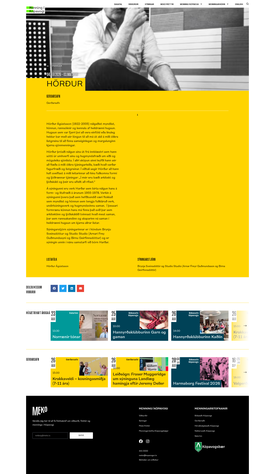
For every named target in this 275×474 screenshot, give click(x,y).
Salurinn (198, 436)
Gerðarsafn (200, 421)
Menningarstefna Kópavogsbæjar (154, 431)
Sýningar (149, 4)
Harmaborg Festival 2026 (196, 384)
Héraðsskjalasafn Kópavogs (207, 426)
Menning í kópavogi (189, 4)
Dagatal (118, 4)
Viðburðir (133, 4)
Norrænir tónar (66, 337)
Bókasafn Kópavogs (203, 416)
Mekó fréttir (167, 4)
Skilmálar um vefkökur (149, 460)
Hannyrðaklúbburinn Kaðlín (197, 337)
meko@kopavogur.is (148, 456)
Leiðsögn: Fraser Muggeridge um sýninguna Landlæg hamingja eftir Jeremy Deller (139, 379)
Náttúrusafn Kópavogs (205, 431)
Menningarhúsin (217, 4)
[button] (54, 288)
